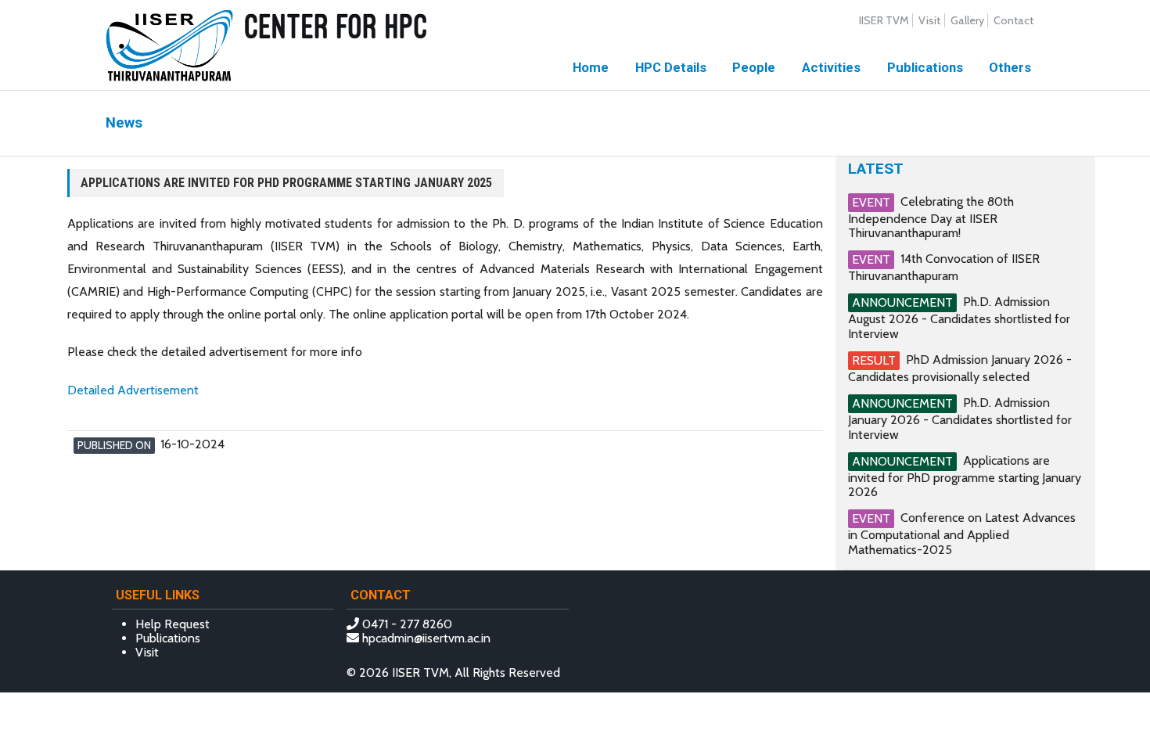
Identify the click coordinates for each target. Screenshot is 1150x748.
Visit (929, 20)
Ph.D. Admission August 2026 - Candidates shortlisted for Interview (959, 317)
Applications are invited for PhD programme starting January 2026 (964, 476)
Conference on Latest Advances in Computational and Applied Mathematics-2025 (962, 533)
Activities (831, 67)
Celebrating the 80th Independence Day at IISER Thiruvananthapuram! (931, 217)
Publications (925, 67)
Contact (1013, 20)
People (753, 67)
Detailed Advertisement (133, 390)
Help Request (172, 624)
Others (1010, 67)
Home (591, 67)
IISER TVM (884, 20)
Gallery (967, 20)
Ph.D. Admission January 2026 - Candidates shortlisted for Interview (960, 418)
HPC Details (670, 67)
